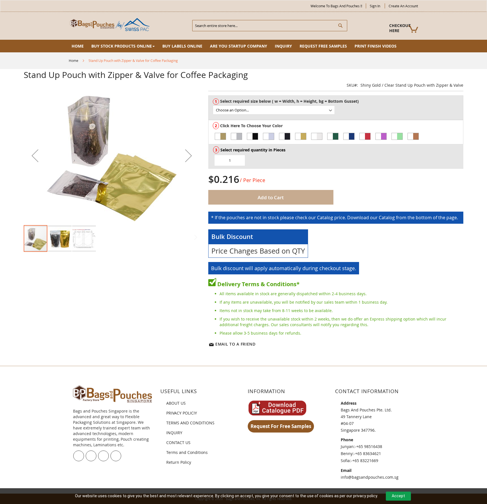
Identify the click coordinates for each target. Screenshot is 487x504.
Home (73, 60)
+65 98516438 (369, 446)
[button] (35, 156)
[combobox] (269, 25)
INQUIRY (174, 432)
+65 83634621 (368, 453)
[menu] (243, 46)
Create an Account (403, 6)
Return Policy (178, 462)
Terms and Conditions (187, 452)
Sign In (375, 6)
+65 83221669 (365, 460)
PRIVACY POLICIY (181, 413)
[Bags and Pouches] (111, 25)
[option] (220, 136)
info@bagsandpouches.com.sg (370, 477)
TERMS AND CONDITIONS (190, 422)
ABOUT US (176, 403)
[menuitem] (78, 46)
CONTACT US (178, 442)
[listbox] (338, 110)
